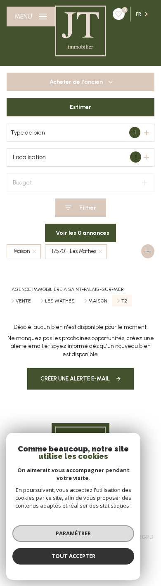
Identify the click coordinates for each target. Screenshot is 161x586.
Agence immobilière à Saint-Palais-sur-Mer (68, 289)
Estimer (80, 107)
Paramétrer (73, 533)
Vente (23, 300)
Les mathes (60, 300)
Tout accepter (73, 556)
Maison (97, 300)
